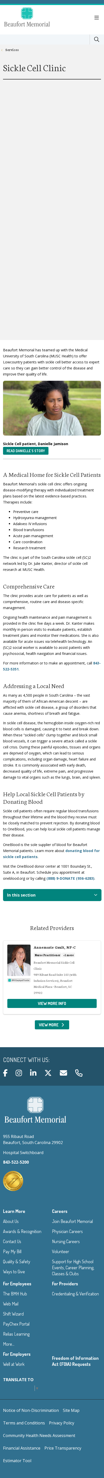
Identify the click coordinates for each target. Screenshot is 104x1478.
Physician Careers (67, 1231)
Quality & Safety (16, 1261)
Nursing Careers (66, 1241)
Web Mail (10, 1303)
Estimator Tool (17, 1460)
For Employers (17, 1354)
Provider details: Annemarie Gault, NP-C (52, 977)
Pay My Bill (12, 1251)
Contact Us (12, 1241)
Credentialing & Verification (75, 1293)
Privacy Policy (61, 1423)
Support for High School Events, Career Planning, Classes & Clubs (73, 1267)
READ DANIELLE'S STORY (26, 451)
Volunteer (60, 1251)
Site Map (71, 1410)
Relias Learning (16, 1334)
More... (8, 1344)
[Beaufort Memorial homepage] (33, 17)
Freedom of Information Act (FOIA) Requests (75, 1361)
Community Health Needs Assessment (39, 1435)
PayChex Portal (16, 1324)
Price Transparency (62, 1448)
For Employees (17, 1283)
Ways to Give (14, 1271)
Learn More (14, 1211)
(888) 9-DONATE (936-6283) (70, 878)
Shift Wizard (13, 1314)
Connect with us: (26, 1059)
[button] (97, 17)
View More (54, 1025)
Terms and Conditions (24, 1423)
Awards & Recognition (22, 1231)
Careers (59, 1211)
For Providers (65, 1283)
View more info (52, 1003)
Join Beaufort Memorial (72, 1221)
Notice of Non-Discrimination (31, 1410)
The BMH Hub (15, 1293)
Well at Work (13, 1364)
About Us (11, 1221)
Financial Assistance (21, 1448)
